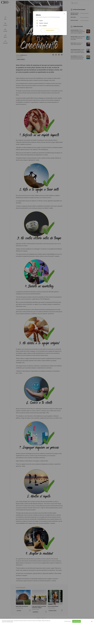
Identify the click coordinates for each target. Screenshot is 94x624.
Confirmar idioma (50, 30)
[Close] (91, 621)
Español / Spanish (43, 23)
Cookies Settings (67, 621)
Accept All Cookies (76, 621)
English (41, 20)
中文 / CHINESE (43, 25)
